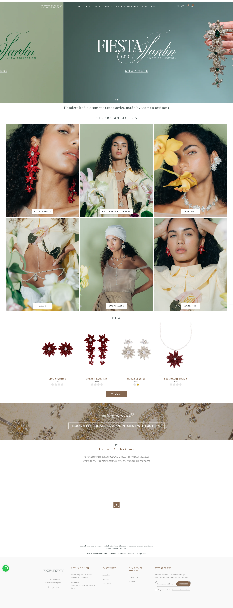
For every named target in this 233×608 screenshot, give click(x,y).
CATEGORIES (148, 7)
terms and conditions (181, 590)
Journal (106, 579)
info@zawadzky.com (53, 583)
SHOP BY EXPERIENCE (127, 7)
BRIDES (108, 7)
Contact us (133, 577)
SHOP (97, 7)
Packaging (107, 583)
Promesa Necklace (175, 379)
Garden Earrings (96, 379)
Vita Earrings (57, 379)
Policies (132, 582)
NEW (88, 7)
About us (106, 575)
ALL (80, 7)
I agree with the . (174, 590)
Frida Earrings (136, 379)
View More (116, 394)
